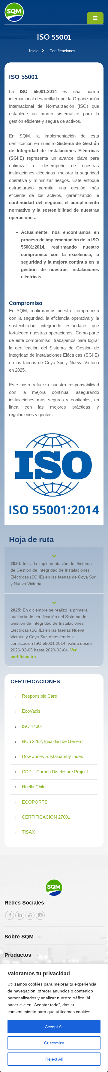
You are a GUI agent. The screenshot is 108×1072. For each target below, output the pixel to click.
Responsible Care (39, 696)
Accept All (54, 1026)
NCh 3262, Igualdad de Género (51, 741)
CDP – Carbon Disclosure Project (54, 771)
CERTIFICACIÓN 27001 (45, 817)
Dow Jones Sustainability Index (52, 756)
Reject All (54, 1059)
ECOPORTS (34, 802)
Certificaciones (62, 51)
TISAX (28, 832)
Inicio (33, 51)
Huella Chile (33, 786)
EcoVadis (30, 711)
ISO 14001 (32, 726)
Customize (54, 1042)
